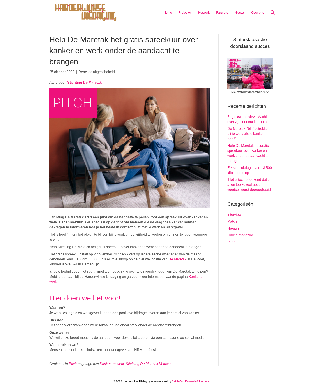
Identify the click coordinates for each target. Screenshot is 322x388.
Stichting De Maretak (84, 82)
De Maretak (177, 259)
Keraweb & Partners (197, 381)
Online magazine (240, 235)
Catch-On (177, 381)
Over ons (257, 12)
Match (232, 221)
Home (168, 12)
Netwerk (204, 12)
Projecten (185, 12)
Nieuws (240, 12)
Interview (234, 214)
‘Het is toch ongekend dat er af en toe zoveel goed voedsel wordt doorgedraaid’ (249, 184)
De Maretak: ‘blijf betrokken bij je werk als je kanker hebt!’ (248, 133)
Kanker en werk (112, 364)
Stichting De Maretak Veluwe (148, 364)
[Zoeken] (270, 12)
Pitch (73, 364)
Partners (222, 12)
